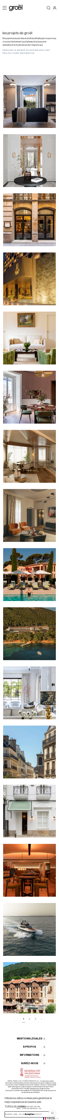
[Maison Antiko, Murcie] (29, 692)
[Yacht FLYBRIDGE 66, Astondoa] (29, 929)
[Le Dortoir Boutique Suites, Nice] (29, 101)
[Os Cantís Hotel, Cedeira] (29, 811)
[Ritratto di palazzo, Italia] (29, 515)
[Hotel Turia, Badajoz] (29, 278)
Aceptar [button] (29, 1114)
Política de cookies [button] (15, 1106)
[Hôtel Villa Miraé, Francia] (29, 574)
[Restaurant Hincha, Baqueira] (29, 870)
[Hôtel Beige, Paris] (29, 752)
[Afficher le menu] (5, 8)
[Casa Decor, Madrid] (29, 397)
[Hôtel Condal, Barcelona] (29, 219)
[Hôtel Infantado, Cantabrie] (29, 988)
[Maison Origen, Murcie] (29, 456)
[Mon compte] (54, 7)
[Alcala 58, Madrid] (29, 160)
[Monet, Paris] (29, 338)
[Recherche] (48, 7)
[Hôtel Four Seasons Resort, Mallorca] (29, 633)
